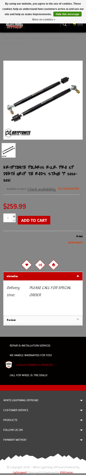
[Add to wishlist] (26, 265)
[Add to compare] (40, 265)
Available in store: (17, 189)
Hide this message (67, 14)
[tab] (43, 276)
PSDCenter (66, 472)
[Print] (53, 265)
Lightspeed (19, 472)
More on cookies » (43, 19)
